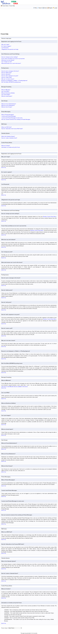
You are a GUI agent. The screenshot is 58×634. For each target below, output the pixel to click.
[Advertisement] (29, 21)
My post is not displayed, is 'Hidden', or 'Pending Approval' (14, 80)
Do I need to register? (6, 46)
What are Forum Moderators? (8, 105)
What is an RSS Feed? (6, 127)
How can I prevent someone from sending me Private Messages (15, 119)
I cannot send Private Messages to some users (11, 117)
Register (51, 7)
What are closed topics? (6, 96)
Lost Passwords (4, 47)
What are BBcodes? (5, 89)
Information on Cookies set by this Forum (10, 147)
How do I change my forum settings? (9, 57)
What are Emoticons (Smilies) (8, 93)
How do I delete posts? (6, 72)
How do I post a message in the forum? (10, 71)
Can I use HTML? (5, 91)
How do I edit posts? (6, 74)
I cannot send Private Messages (8, 116)
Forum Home (5, 5)
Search (40, 7)
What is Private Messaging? (7, 114)
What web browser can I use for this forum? (11, 63)
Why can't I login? (5, 44)
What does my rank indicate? (7, 60)
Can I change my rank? (6, 61)
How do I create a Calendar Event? (9, 138)
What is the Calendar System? (8, 136)
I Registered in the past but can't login (9, 49)
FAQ (36, 7)
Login (56, 7)
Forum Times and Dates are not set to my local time (13, 58)
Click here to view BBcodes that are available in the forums (14, 386)
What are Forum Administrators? (8, 103)
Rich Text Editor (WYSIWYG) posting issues (11, 82)
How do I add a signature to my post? (9, 75)
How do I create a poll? (6, 77)
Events (45, 7)
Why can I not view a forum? (7, 79)
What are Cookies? (5, 145)
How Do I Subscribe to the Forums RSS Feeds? (12, 128)
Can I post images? (5, 94)
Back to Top (3, 167)
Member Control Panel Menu (49, 216)
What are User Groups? (6, 107)
